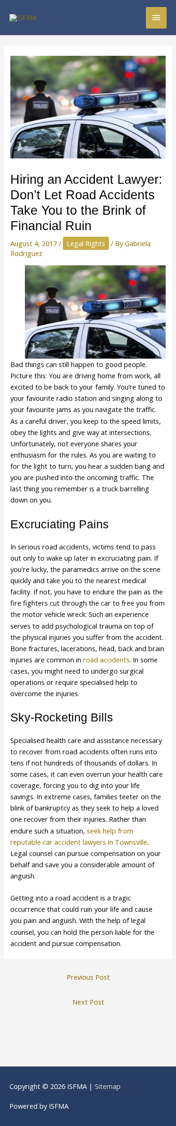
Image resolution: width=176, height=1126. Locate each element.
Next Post (88, 1001)
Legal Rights (86, 243)
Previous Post (88, 977)
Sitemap (108, 1086)
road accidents (106, 659)
